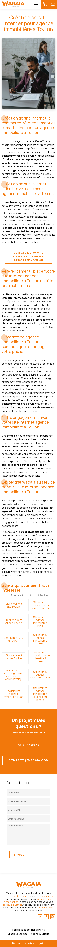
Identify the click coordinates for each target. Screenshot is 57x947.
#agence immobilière (23, 595)
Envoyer (20, 854)
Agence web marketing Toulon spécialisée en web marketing (13, 675)
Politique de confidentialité (28, 930)
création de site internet (16, 896)
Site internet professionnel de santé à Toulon (40, 605)
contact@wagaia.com (28, 760)
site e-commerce (44, 896)
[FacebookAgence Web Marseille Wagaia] (46, 916)
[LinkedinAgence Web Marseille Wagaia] (40, 916)
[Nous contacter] (45, 4)
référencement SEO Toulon (13, 605)
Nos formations (40, 934)
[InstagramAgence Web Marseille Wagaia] (52, 916)
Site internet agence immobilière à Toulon (40, 639)
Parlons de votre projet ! (28, 943)
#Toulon (42, 595)
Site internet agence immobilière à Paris (40, 621)
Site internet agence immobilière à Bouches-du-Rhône (40, 693)
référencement (46, 907)
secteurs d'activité (12, 904)
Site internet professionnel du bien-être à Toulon (40, 657)
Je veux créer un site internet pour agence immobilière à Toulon (28, 256)
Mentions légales (18, 934)
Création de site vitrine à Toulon (13, 621)
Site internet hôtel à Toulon (13, 639)
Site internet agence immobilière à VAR (40, 674)
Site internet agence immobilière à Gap (13, 693)
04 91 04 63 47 (28, 745)
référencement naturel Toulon (13, 657)
